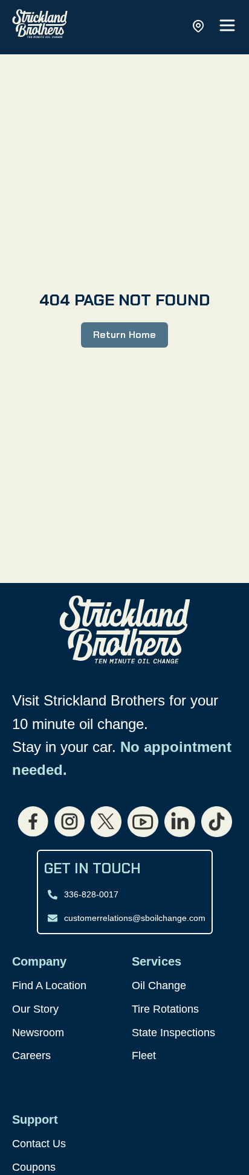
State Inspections (173, 1033)
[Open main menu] (227, 26)
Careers (31, 1055)
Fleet (144, 1055)
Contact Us (39, 1144)
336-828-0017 (91, 894)
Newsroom (38, 1033)
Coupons (34, 1167)
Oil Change (159, 985)
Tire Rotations (165, 1009)
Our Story (35, 1009)
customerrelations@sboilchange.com (134, 918)
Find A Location (49, 985)
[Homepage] (40, 26)
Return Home (124, 334)
